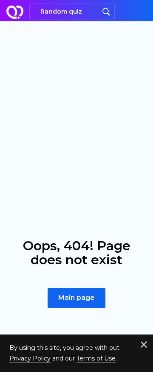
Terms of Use (96, 358)
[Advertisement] (76, 102)
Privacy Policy (30, 358)
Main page (76, 298)
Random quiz (61, 11)
